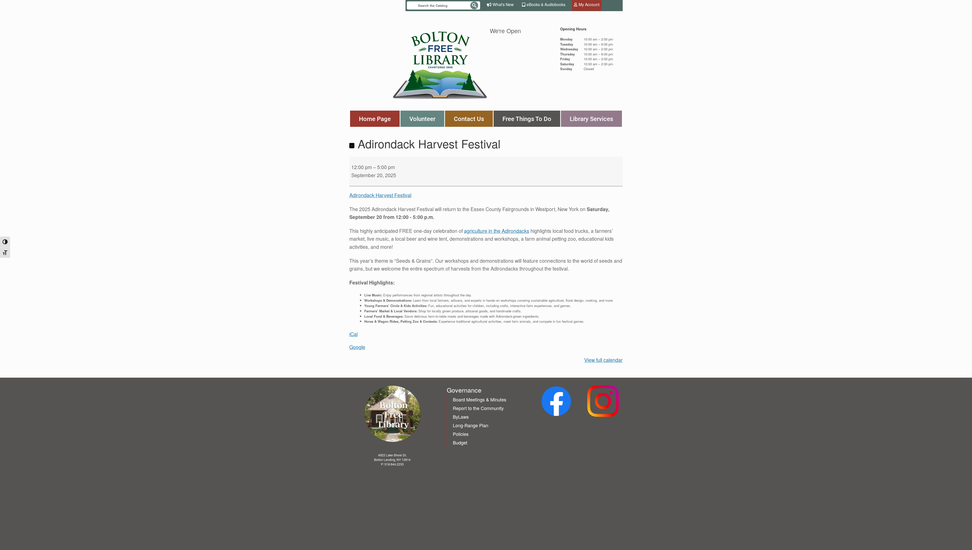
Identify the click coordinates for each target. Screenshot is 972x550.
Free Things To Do (526, 119)
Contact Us (469, 119)
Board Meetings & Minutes (479, 399)
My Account (589, 4)
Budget (460, 442)
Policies (461, 434)
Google (357, 347)
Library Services (591, 119)
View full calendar (603, 359)
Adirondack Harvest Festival (380, 195)
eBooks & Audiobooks (545, 4)
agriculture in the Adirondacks (496, 230)
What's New (503, 4)
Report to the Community (478, 408)
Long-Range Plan (470, 425)
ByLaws (461, 416)
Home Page (375, 119)
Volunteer (422, 119)
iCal (353, 334)
